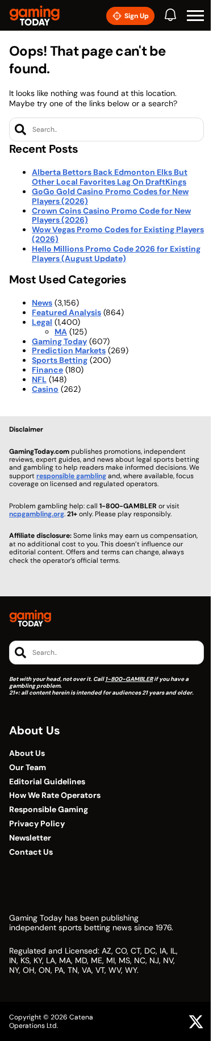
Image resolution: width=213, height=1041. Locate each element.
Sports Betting (59, 360)
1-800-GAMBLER (129, 679)
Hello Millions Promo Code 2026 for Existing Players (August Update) (116, 254)
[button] (195, 16)
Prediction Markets (69, 350)
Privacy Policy (37, 824)
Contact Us (31, 852)
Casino (45, 389)
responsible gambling (71, 475)
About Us (27, 753)
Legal (42, 322)
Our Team (27, 767)
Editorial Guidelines (47, 782)
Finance (47, 370)
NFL (39, 379)
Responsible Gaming (48, 809)
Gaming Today (59, 341)
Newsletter (30, 838)
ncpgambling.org (36, 514)
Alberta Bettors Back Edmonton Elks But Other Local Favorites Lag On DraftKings (109, 177)
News (42, 303)
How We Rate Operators (55, 795)
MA (61, 332)
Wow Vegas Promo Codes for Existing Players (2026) (118, 234)
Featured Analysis (66, 312)
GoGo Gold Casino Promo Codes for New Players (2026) (110, 196)
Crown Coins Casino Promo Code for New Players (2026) (111, 215)
